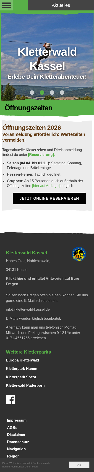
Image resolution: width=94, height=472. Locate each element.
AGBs (12, 428)
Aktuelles (61, 5)
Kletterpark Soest (21, 377)
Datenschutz (18, 442)
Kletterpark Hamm (21, 369)
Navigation (16, 449)
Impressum (16, 420)
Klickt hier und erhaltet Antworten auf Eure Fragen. (42, 281)
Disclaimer (16, 435)
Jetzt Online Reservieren (49, 198)
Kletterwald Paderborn (25, 385)
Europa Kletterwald (22, 360)
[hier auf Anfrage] (46, 186)
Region (13, 456)
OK (79, 465)
